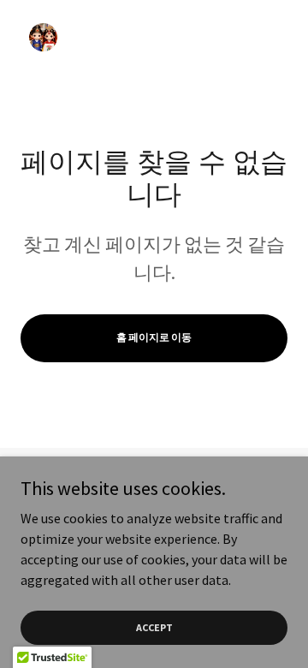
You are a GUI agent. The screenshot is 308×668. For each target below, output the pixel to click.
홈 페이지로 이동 (154, 337)
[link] (43, 55)
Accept (154, 627)
